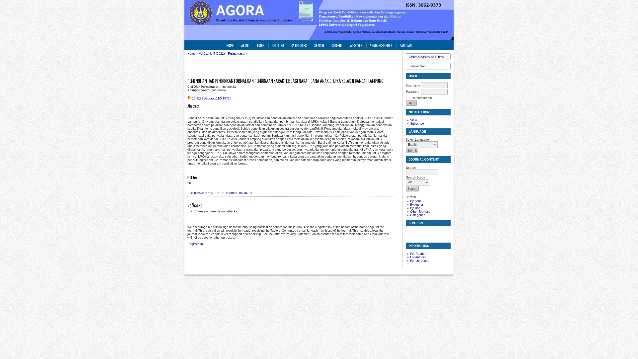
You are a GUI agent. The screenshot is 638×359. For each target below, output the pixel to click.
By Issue (416, 201)
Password (412, 91)
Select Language (417, 139)
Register (278, 45)
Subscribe (417, 123)
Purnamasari (237, 53)
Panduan (406, 45)
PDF (189, 182)
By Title (415, 208)
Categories (417, 215)
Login (260, 45)
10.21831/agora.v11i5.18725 (211, 98)
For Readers (418, 254)
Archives (356, 45)
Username (413, 85)
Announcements (381, 45)
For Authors (418, 257)
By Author (416, 204)
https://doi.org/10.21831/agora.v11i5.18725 (223, 193)
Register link (195, 244)
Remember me (422, 98)
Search (319, 45)
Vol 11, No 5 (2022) (212, 53)
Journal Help (417, 66)
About (245, 45)
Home (230, 45)
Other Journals (420, 211)
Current (337, 45)
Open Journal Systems (426, 56)
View (413, 120)
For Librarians (419, 261)
